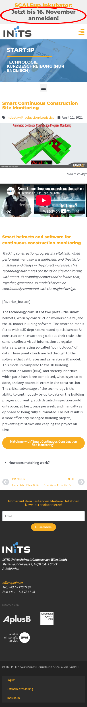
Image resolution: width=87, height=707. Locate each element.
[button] (43, 88)
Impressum (13, 698)
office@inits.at (12, 583)
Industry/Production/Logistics (30, 117)
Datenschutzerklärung (20, 689)
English (11, 680)
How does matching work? (29, 462)
